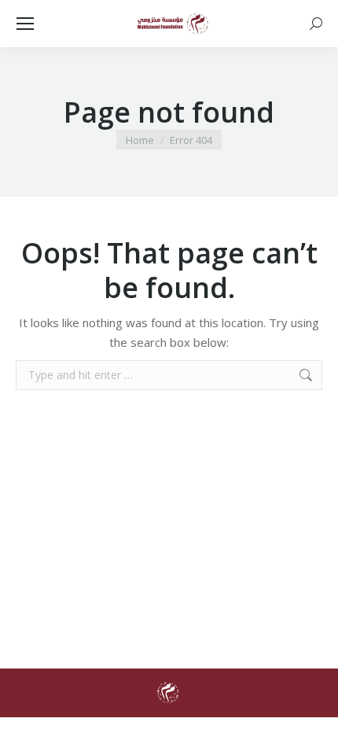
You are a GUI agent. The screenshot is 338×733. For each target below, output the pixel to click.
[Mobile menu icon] (25, 23)
